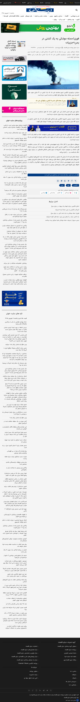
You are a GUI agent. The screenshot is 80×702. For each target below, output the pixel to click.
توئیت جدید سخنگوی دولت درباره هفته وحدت (16, 458)
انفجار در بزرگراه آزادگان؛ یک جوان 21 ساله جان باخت (15, 551)
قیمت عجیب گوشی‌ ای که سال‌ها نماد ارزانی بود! (15, 609)
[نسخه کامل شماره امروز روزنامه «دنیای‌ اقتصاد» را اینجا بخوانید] (21, 43)
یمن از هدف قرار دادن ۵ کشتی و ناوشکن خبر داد (51, 101)
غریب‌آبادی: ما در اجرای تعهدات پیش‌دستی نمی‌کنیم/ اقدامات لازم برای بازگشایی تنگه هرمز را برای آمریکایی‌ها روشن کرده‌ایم (15, 503)
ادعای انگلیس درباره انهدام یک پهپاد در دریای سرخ (65, 206)
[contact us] (32, 690)
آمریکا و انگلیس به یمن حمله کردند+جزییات (67, 210)
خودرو (22, 16)
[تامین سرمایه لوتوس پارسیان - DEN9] (14, 92)
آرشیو (77, 20)
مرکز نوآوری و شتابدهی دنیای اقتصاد (27, 653)
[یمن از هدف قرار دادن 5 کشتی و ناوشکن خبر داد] (72, 103)
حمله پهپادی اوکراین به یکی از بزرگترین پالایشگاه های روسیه (16, 323)
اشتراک (74, 678)
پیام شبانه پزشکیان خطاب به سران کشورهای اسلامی (15, 581)
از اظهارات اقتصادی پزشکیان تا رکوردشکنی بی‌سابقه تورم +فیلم (15, 516)
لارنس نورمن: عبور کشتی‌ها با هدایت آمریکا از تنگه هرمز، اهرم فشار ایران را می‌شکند (15, 156)
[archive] (29, 690)
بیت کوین (22, 3)
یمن (62, 185)
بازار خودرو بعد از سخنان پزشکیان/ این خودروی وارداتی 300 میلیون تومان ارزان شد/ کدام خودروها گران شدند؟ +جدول (15, 371)
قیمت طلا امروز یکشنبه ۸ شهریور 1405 (16, 318)
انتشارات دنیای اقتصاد (31, 646)
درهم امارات (41, 3)
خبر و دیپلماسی (74, 16)
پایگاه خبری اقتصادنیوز (70, 660)
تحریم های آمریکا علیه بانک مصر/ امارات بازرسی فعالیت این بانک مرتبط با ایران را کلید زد (15, 434)
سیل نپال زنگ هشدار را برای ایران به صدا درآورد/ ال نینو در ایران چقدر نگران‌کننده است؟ (15, 185)
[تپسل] (29, 126)
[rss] (40, 690)
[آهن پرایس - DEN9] (14, 73)
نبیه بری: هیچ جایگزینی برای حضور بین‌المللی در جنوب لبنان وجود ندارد (17, 575)
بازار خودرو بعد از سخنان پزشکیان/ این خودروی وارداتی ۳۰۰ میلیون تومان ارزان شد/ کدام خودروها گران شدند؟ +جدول (15, 246)
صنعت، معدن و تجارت (40, 16)
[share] (36, 690)
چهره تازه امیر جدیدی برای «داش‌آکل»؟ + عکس (15, 510)
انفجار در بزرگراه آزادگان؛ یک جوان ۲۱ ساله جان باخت (15, 178)
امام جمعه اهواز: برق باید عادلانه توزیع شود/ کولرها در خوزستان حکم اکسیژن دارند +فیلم (15, 533)
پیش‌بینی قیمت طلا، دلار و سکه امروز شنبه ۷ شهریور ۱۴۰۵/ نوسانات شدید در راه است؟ (14, 145)
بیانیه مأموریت (33, 675)
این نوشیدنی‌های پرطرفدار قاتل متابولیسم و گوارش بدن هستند (15, 428)
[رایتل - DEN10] (14, 110)
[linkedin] (64, 180)
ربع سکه (76, 3)
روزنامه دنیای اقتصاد (70, 650)
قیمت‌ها (5, 16)
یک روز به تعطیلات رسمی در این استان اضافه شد (16, 173)
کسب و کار (62, 20)
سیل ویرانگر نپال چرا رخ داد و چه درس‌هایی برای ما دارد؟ (14, 210)
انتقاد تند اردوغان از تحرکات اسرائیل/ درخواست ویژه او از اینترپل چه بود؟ (17, 232)
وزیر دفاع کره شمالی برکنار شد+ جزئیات (16, 345)
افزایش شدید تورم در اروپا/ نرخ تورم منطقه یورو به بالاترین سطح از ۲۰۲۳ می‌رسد (15, 594)
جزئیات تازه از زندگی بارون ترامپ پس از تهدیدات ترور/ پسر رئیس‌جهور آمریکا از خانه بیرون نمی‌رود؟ (15, 587)
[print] (57, 180)
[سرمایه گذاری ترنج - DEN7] (40, 28)
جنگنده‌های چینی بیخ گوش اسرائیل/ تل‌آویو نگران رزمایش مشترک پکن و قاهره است (15, 167)
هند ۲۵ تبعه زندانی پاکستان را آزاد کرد (16, 604)
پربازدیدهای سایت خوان (14, 120)
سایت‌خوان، (71, 175)
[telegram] (61, 180)
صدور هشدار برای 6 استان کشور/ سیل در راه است (14, 447)
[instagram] (50, 690)
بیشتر (55, 20)
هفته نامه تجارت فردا (70, 657)
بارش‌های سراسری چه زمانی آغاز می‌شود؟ (15, 190)
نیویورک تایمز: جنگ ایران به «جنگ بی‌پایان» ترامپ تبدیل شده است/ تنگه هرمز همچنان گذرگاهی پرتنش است (15, 621)
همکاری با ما (72, 685)
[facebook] (71, 180)
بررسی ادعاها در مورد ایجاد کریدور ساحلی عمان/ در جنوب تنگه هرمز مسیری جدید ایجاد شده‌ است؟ (15, 329)
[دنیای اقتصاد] (40, 10)
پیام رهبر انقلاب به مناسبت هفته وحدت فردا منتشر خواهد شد (14, 545)
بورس (51, 16)
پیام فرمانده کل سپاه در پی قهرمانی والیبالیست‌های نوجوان (17, 452)
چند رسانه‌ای (70, 20)
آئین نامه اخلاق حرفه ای (30, 678)
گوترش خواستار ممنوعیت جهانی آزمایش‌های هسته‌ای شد (14, 540)
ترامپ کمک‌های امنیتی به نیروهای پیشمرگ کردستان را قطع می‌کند (15, 162)
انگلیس (75, 185)
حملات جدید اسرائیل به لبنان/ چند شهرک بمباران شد (15, 441)
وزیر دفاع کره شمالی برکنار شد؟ (18, 418)
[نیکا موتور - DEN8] (14, 59)
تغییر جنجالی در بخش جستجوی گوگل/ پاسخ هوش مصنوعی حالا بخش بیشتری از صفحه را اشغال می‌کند (15, 481)
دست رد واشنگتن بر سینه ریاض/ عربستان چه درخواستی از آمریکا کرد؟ (14, 413)
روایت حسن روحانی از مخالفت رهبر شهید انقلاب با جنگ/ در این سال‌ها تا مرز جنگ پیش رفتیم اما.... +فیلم (15, 269)
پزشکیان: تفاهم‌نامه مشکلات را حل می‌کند (15, 263)
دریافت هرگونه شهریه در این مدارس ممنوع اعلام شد (15, 275)
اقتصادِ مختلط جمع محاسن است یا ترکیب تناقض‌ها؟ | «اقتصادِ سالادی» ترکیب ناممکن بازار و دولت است (15, 127)
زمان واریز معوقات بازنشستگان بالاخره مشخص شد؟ (16, 463)
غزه (68, 185)
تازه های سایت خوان (14, 313)
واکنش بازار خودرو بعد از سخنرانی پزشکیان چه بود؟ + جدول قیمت (15, 221)
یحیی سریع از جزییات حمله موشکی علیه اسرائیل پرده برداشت (62, 220)
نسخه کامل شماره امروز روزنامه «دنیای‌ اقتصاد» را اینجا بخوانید (10, 45)
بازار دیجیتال (28, 16)
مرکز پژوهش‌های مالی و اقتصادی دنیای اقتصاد (24, 657)
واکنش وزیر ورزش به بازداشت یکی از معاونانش (16, 469)
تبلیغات (74, 675)
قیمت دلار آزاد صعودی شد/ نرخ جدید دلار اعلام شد (15, 150)
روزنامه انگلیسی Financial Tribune (27, 663)
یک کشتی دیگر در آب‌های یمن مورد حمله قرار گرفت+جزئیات (62, 217)
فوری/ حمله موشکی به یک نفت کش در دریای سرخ (65, 213)
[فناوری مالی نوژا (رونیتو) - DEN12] (14, 298)
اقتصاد (66, 16)
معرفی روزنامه (33, 671)
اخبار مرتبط (53, 201)
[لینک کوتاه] (75, 180)
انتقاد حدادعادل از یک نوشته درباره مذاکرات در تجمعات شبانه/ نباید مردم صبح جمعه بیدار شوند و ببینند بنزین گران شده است (15, 378)
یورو (58, 3)
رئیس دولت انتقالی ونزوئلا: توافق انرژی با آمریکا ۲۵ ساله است (15, 349)
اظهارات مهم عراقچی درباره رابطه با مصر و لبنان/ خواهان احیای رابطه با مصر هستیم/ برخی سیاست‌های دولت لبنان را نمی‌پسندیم (15, 282)
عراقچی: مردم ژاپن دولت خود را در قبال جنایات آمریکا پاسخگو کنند (16, 216)
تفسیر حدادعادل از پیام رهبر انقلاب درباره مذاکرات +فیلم (15, 487)
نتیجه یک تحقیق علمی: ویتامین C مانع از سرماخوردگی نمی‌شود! (15, 556)
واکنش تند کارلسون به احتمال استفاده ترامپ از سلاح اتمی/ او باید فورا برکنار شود (14, 227)
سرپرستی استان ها (71, 682)
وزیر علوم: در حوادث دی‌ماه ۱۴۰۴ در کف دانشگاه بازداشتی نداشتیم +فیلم (15, 614)
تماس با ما (73, 671)
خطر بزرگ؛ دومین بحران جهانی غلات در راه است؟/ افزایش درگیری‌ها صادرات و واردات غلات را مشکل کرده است (15, 239)
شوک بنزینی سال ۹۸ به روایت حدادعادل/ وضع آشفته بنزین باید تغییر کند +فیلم (15, 474)
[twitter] (68, 180)
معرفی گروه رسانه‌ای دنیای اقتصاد (66, 646)
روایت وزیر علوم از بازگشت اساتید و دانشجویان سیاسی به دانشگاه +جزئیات (16, 627)
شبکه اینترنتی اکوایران (70, 653)
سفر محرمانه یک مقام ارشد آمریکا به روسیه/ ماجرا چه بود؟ (14, 364)
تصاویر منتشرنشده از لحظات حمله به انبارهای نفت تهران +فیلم (17, 195)
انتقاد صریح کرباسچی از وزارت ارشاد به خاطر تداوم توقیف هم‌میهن (14, 139)
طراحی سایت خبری (72, 700)
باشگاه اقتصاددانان (14, 16)
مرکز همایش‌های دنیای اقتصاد (29, 650)
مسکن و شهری (58, 16)
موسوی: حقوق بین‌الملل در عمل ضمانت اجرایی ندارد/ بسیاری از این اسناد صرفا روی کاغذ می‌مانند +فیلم (15, 563)
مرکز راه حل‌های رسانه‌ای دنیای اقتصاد (27, 660)
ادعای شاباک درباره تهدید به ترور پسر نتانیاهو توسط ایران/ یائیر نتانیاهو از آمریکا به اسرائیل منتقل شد (15, 407)
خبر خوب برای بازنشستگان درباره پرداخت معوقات (15, 134)
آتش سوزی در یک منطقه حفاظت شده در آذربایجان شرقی (15, 422)
